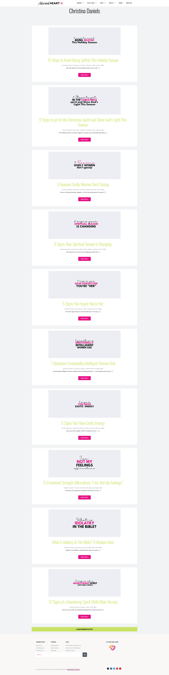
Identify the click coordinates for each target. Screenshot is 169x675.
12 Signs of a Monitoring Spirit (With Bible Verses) (82, 602)
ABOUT (79, 3)
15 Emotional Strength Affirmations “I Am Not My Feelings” (83, 482)
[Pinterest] (120, 669)
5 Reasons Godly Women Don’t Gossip (83, 184)
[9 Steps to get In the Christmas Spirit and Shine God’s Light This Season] (84, 88)
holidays (98, 65)
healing (90, 309)
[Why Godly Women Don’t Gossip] (84, 152)
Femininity (93, 190)
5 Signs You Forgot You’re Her (83, 303)
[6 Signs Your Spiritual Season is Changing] (84, 212)
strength (97, 368)
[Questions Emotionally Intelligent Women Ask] (84, 331)
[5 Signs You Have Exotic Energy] (84, 391)
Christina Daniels (67, 65)
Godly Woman (89, 368)
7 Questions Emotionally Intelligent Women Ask (83, 363)
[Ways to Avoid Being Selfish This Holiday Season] (84, 28)
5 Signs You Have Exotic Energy (82, 423)
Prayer (99, 190)
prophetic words (97, 249)
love (101, 3)
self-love (90, 3)
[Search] (85, 654)
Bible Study (92, 547)
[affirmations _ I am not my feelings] (84, 451)
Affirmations (89, 488)
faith (111, 3)
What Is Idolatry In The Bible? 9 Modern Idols (83, 542)
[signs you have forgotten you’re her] (84, 272)
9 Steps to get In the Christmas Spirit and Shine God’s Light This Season (83, 122)
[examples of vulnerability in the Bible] (84, 570)
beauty (87, 190)
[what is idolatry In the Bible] (84, 510)
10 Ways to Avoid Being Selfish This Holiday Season (83, 60)
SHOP (121, 3)
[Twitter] (114, 669)
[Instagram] (108, 669)
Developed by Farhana (73, 669)
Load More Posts (84, 629)
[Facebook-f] (111, 669)
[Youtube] (117, 669)
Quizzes (129, 3)
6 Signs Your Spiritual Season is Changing (83, 244)
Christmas (89, 65)
